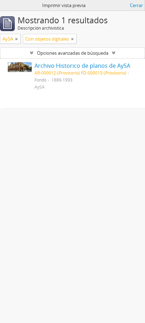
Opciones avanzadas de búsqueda (72, 53)
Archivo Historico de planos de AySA (82, 66)
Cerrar (136, 5)
